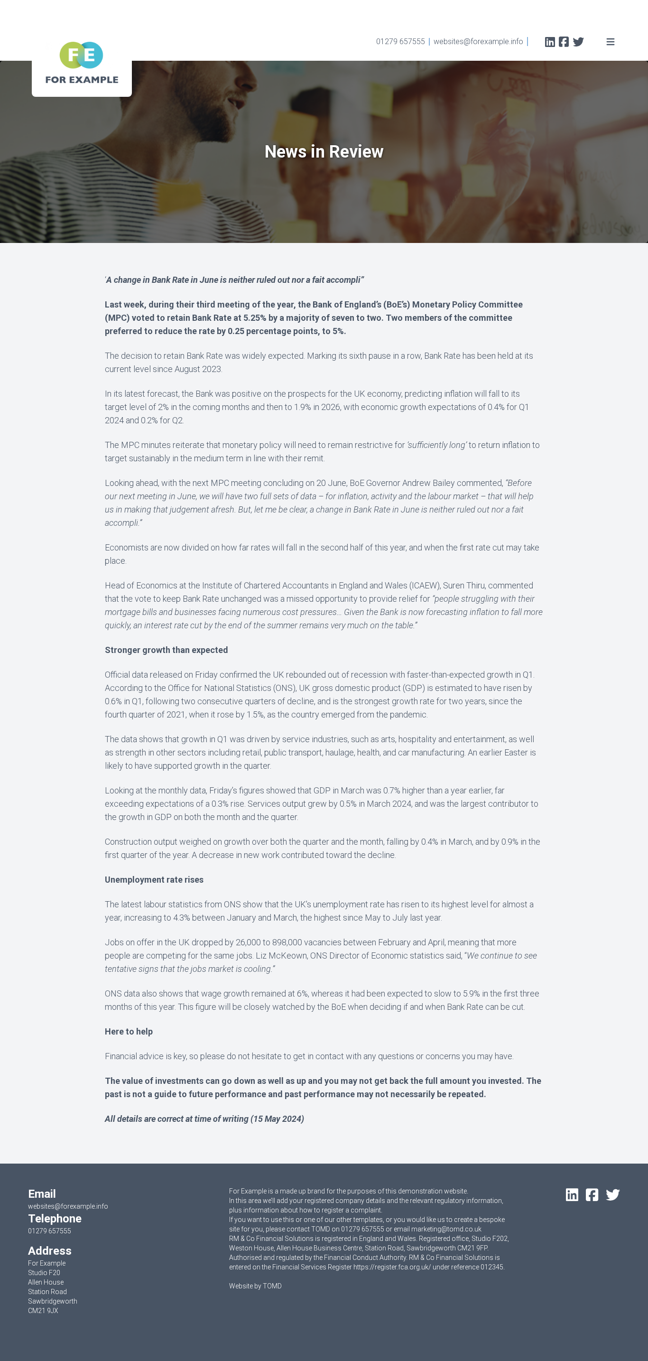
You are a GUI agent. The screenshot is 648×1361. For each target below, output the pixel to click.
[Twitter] (578, 43)
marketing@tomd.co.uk (446, 1229)
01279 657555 (400, 41)
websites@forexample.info (478, 41)
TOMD (272, 1286)
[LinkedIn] (550, 43)
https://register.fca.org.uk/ (392, 1267)
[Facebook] (564, 43)
